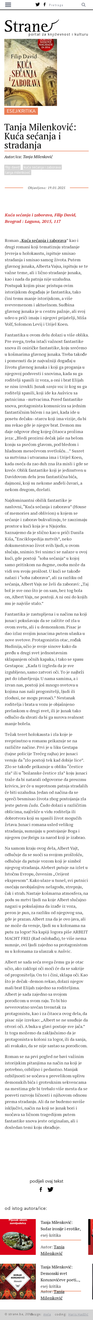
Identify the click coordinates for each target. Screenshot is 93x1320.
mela (47, 1314)
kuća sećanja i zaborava (42, 167)
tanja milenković (17, 172)
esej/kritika (21, 111)
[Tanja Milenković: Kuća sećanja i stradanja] (30, 104)
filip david (12, 167)
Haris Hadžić (78, 1314)
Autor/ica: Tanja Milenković (28, 156)
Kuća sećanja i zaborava (43, 240)
